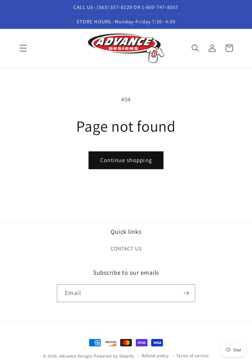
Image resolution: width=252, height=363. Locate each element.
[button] (23, 48)
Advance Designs (76, 356)
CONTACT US (126, 248)
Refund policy (155, 355)
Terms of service (192, 355)
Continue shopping (126, 160)
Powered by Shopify (114, 356)
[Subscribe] (186, 293)
